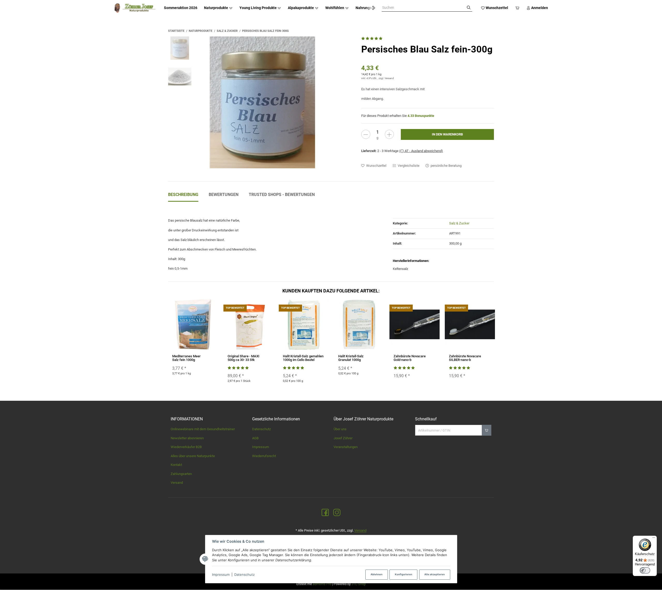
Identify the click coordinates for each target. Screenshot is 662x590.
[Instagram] (337, 513)
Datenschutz (244, 574)
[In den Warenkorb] (486, 430)
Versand (389, 78)
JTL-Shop (358, 584)
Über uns (340, 429)
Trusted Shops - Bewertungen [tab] (282, 194)
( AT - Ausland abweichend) (421, 151)
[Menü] (654, 539)
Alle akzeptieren (434, 574)
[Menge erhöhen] (389, 134)
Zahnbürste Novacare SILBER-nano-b (465, 358)
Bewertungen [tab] (223, 194)
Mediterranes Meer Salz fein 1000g (186, 358)
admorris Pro (322, 584)
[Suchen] (468, 8)
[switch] (645, 570)
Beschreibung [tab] (183, 194)
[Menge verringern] (365, 134)
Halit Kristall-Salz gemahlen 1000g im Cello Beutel (303, 358)
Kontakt (176, 465)
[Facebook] (325, 513)
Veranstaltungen (346, 447)
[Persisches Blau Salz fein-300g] (262, 102)
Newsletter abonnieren (187, 438)
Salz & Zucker (459, 223)
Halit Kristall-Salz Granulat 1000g (351, 358)
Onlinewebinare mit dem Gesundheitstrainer (203, 429)
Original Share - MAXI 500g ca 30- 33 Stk (243, 358)
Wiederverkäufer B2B (186, 447)
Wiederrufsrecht (264, 456)
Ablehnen (376, 574)
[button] (371, 8)
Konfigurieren (403, 574)
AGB (255, 438)
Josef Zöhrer (343, 438)
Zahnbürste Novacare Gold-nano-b (410, 358)
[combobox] (423, 8)
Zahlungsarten (181, 474)
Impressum (221, 574)
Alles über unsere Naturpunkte (193, 456)
